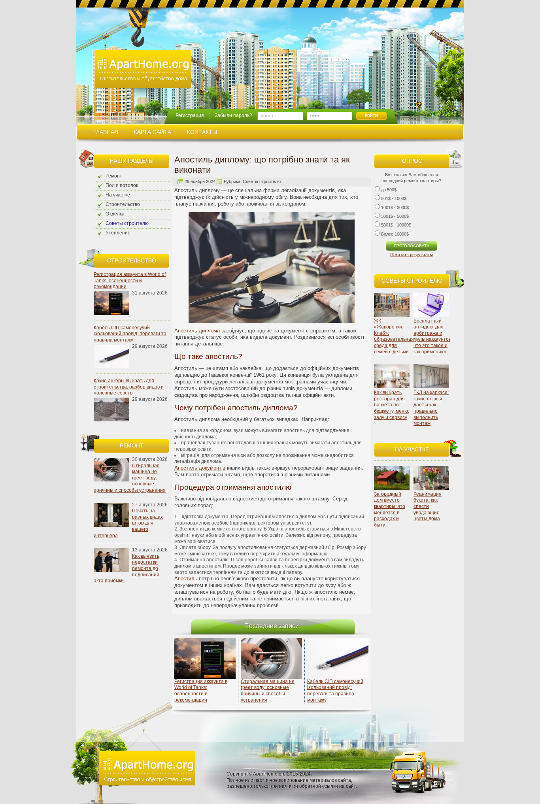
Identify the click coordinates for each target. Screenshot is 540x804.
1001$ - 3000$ (395, 207)
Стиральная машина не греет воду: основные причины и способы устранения (268, 691)
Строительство (123, 204)
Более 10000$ (395, 234)
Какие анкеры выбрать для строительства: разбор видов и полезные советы (129, 387)
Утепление (118, 233)
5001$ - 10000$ (396, 225)
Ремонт (114, 176)
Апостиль (185, 578)
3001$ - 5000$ (395, 216)
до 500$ (389, 189)
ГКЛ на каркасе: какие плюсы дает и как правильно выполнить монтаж (431, 408)
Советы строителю (127, 223)
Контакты (202, 132)
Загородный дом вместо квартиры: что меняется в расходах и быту (389, 509)
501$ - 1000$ (393, 198)
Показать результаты (411, 254)
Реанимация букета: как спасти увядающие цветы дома (427, 506)
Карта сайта (152, 132)
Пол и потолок (122, 185)
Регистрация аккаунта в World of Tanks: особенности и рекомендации (130, 280)
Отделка (115, 214)
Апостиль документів (199, 468)
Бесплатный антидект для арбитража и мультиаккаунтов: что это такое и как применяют (432, 336)
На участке (118, 195)
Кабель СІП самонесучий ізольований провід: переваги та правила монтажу (130, 334)
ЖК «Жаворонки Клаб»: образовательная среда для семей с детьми (394, 336)
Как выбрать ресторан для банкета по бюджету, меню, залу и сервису (391, 405)
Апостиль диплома (197, 331)
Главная (105, 132)
